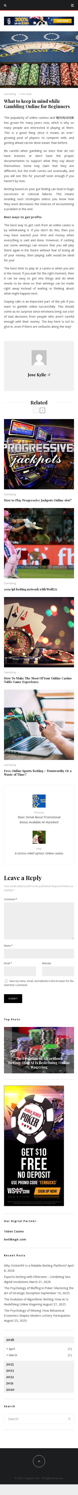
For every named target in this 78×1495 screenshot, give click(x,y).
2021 (9, 1382)
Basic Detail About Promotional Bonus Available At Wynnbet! (39, 817)
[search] (69, 1419)
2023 (10, 1370)
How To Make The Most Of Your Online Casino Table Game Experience (38, 680)
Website (46, 963)
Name (8, 945)
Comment (10, 899)
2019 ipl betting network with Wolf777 (30, 589)
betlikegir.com (15, 1239)
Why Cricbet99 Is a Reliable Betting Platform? (35, 1265)
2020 (10, 1389)
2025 (10, 1364)
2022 (10, 1376)
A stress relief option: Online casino (39, 851)
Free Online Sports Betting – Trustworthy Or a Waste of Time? (37, 772)
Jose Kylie (37, 374)
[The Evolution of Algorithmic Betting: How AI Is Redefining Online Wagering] (39, 1050)
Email (8, 963)
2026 (10, 1339)
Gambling (10, 93)
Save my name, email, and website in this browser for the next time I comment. (39, 983)
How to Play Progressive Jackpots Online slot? (38, 500)
